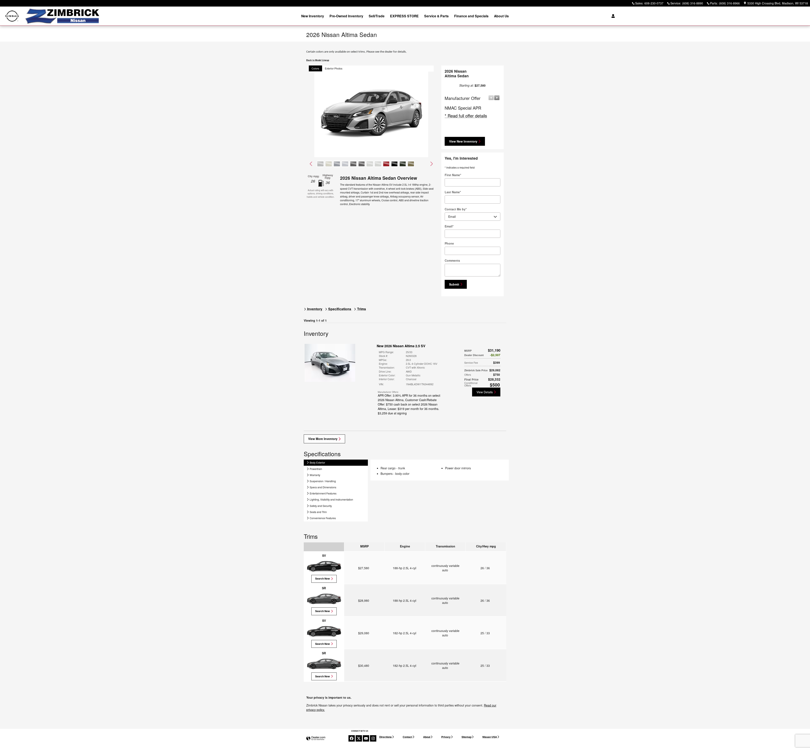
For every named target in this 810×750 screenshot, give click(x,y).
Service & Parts (436, 16)
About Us (501, 16)
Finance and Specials (471, 16)
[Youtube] (366, 738)
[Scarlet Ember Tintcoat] (386, 164)
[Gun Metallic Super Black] (361, 164)
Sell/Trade (377, 16)
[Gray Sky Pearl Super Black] (345, 164)
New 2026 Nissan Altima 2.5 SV (401, 345)
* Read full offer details (466, 116)
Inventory (314, 308)
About (426, 737)
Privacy (446, 737)
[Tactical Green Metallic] (402, 164)
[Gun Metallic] (353, 164)
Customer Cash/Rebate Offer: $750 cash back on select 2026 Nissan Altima (407, 404)
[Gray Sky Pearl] (337, 164)
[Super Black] (394, 164)
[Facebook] (351, 738)
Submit (454, 284)
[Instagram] (373, 738)
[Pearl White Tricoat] (370, 164)
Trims (361, 308)
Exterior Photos (333, 68)
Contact (407, 737)
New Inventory (312, 16)
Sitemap (466, 737)
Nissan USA (489, 737)
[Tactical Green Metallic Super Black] (411, 164)
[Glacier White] (328, 164)
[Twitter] (359, 738)
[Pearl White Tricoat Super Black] (378, 164)
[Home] (12, 16)
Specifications (339, 308)
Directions (385, 737)
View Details (485, 392)
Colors (315, 68)
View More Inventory (323, 439)
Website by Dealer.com (315, 738)
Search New (322, 578)
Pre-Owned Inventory (346, 16)
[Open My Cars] (612, 16)
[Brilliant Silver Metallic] (320, 164)
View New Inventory (463, 141)
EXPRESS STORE (404, 16)
